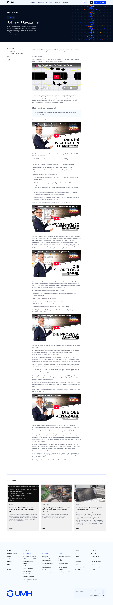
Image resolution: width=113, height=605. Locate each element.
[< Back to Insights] (12, 12)
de (86, 2)
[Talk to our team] (91, 2)
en (84, 2)
